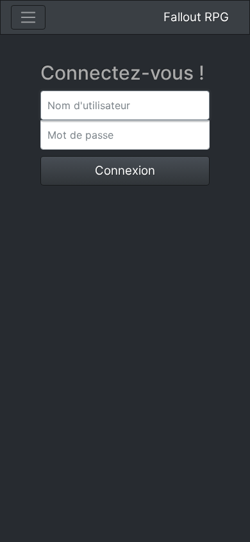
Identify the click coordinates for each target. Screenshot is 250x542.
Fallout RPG (196, 17)
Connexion (125, 170)
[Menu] (28, 17)
